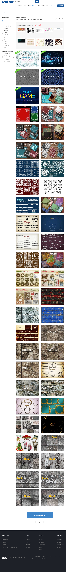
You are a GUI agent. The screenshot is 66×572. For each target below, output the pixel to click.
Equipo (59, 542)
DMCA (28, 547)
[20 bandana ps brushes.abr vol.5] (52, 132)
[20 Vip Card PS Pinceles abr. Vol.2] (27, 333)
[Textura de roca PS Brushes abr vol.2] (52, 479)
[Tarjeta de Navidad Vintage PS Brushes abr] (27, 296)
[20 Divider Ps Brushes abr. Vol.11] (27, 205)
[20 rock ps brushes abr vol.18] (27, 424)
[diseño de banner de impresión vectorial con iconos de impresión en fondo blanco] (58, 29)
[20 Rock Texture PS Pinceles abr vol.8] (52, 333)
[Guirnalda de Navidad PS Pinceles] (27, 278)
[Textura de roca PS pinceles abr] (52, 461)
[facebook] (10, 558)
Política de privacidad (47, 559)
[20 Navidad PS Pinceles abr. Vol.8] (27, 443)
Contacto (59, 547)
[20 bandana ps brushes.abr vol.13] (27, 260)
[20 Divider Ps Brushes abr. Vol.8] (27, 241)
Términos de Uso (36, 559)
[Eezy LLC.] (4, 557)
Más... (41, 549)
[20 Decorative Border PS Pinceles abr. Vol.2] (52, 406)
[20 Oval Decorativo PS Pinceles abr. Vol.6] (27, 406)
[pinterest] (16, 558)
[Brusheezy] (8, 2)
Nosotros (59, 539)
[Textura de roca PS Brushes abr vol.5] (52, 497)
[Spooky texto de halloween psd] (52, 59)
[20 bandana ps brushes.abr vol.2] (52, 150)
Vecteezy (4, 542)
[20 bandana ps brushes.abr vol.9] (27, 168)
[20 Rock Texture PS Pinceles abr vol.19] (27, 388)
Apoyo (28, 544)
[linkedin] (24, 558)
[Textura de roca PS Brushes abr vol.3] (27, 479)
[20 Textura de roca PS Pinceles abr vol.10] (52, 351)
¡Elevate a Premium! (43, 5)
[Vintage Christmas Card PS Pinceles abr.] (52, 278)
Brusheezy (5, 539)
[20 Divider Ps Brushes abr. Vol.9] (52, 223)
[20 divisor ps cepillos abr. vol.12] (52, 241)
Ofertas (28, 539)
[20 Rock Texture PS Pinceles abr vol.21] (27, 315)
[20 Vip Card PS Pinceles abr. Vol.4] (52, 315)
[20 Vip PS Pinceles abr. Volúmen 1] (52, 424)
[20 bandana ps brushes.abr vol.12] (52, 260)
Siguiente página (39, 515)
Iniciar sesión (52, 5)
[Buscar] (37, 1)
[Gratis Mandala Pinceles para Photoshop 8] (52, 77)
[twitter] (13, 558)
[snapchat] (21, 558)
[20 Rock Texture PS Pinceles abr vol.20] (52, 388)
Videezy (4, 544)
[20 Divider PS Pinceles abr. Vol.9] (27, 223)
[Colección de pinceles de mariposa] (52, 187)
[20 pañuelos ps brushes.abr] (27, 114)
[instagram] (19, 558)
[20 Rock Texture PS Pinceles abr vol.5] (27, 461)
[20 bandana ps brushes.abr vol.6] (27, 150)
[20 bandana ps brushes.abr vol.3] (52, 114)
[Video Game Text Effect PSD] (27, 95)
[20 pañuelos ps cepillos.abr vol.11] (27, 187)
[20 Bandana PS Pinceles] (52, 205)
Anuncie (28, 542)
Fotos (25, 5)
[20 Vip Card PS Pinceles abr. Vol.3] (52, 296)
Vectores (20, 5)
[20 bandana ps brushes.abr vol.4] (27, 132)
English (41, 539)
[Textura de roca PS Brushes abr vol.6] (52, 443)
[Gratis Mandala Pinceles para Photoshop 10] (27, 77)
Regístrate (60, 5)
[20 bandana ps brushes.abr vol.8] (52, 95)
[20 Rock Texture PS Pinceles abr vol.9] (27, 351)
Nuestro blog (60, 544)
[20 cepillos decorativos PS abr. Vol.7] (52, 369)
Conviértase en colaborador (9, 547)
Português (42, 544)
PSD (33, 5)
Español (41, 542)
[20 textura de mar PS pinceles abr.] (27, 59)
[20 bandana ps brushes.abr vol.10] (52, 168)
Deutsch (41, 547)
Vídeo (29, 5)
